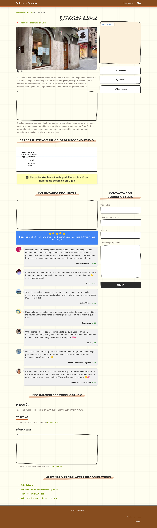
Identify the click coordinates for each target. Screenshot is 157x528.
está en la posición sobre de (58, 179)
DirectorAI (80, 510)
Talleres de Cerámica (26, 3)
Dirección (122, 70)
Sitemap (138, 521)
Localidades (128, 3)
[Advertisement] (56, 106)
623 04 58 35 (53, 422)
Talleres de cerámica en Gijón (33, 23)
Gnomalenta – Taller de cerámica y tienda (39, 489)
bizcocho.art (56, 466)
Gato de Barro (27, 485)
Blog (139, 3)
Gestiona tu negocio (134, 517)
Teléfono (121, 80)
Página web (122, 89)
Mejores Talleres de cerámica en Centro (39, 498)
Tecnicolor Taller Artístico (32, 494)
